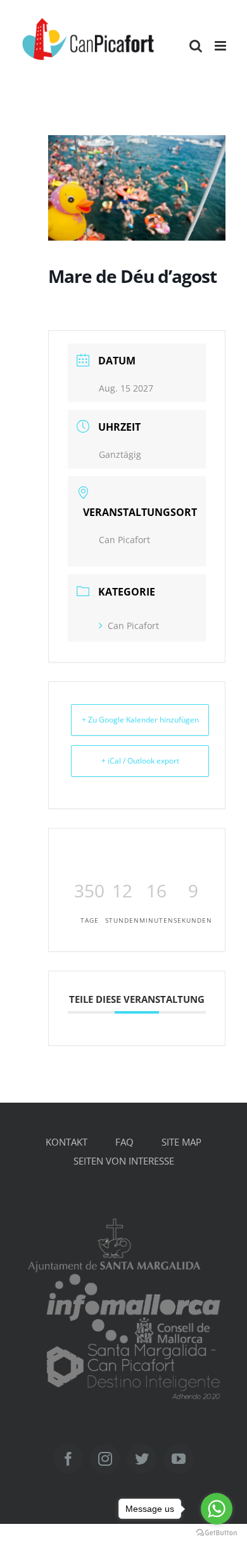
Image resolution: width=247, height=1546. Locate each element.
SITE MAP (181, 1142)
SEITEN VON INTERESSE (123, 1160)
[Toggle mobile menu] (221, 45)
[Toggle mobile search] (195, 45)
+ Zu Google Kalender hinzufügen (140, 719)
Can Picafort (133, 626)
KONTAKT (66, 1142)
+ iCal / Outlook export (140, 760)
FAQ (124, 1142)
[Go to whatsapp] (216, 1509)
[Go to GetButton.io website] (216, 1533)
